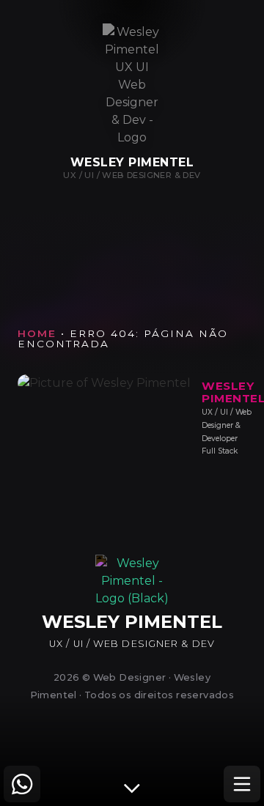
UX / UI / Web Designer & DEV (131, 175)
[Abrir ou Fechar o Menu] (242, 784)
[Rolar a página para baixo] (132, 787)
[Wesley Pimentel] (132, 598)
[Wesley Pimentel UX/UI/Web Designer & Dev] (132, 85)
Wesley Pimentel (132, 162)
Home (37, 333)
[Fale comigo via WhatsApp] (22, 784)
